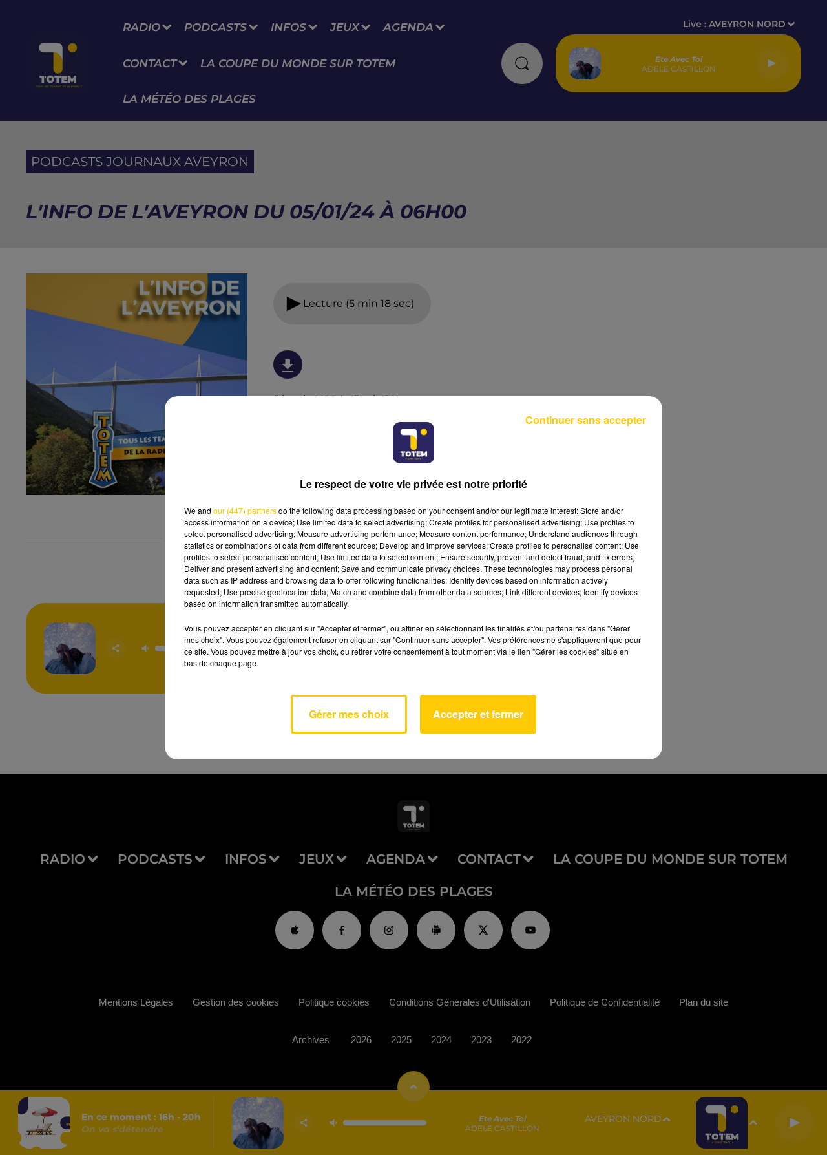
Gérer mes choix (349, 713)
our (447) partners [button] (245, 510)
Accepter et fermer (478, 713)
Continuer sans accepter (585, 419)
